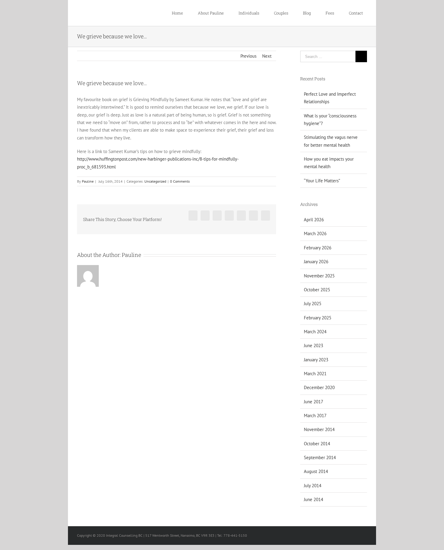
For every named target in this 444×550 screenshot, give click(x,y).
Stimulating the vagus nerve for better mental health (331, 141)
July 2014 (312, 485)
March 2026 (315, 233)
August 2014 (316, 471)
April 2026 (314, 219)
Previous (248, 56)
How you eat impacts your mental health (329, 162)
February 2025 (317, 318)
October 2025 (317, 290)
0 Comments (180, 181)
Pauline (88, 181)
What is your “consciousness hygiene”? (330, 119)
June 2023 (313, 345)
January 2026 (316, 261)
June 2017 (313, 402)
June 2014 (313, 499)
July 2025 (312, 303)
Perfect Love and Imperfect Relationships (330, 97)
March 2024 (315, 331)
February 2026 (317, 248)
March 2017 (315, 415)
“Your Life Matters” (322, 181)
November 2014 (319, 429)
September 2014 (320, 457)
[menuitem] (181, 13)
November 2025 (319, 276)
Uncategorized (155, 181)
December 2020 (319, 387)
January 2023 (316, 360)
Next (267, 56)
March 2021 (315, 373)
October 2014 (317, 443)
